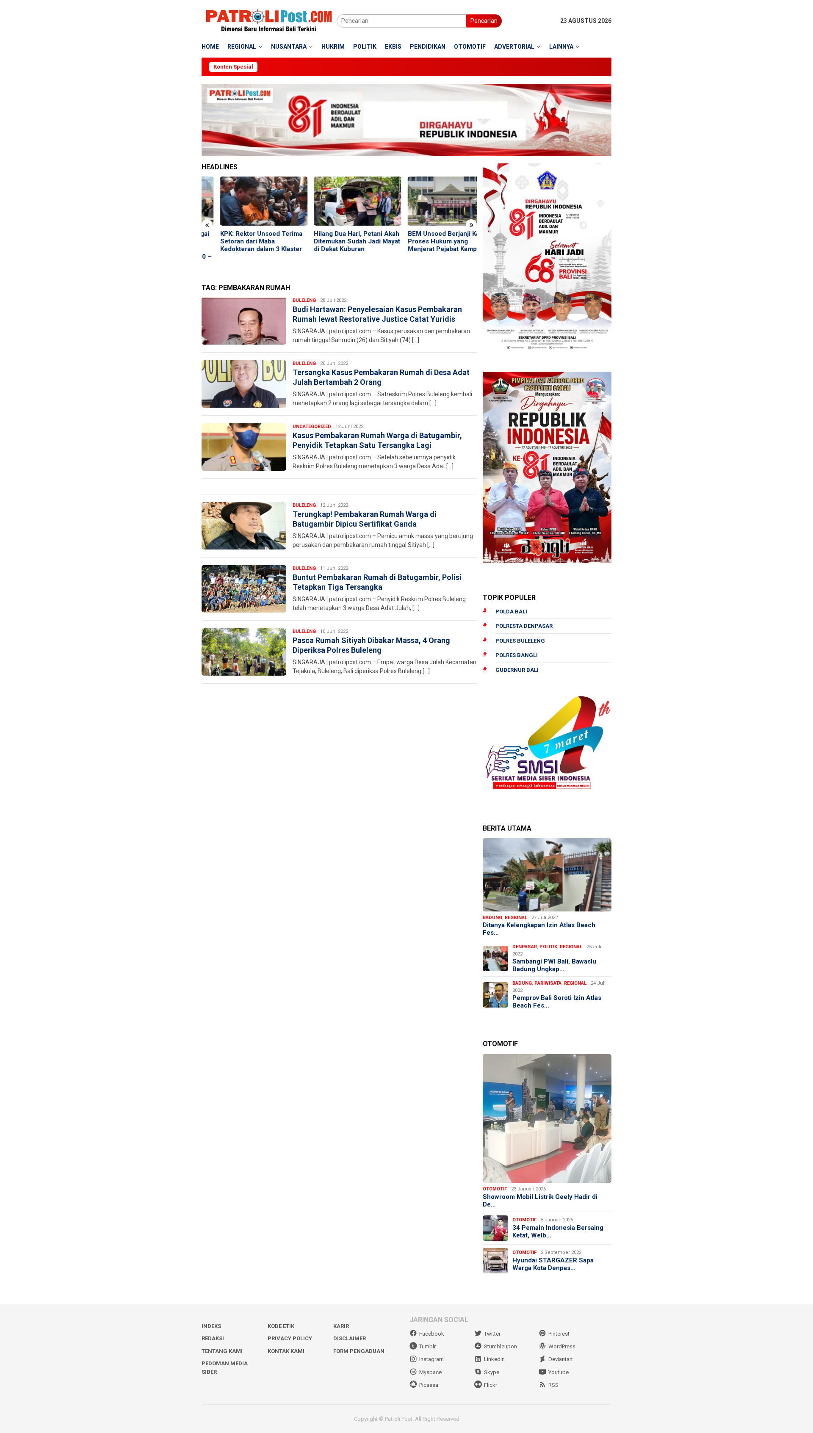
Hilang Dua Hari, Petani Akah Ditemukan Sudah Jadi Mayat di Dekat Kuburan (339, 241)
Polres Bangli (516, 655)
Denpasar (524, 947)
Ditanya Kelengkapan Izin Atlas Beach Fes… (539, 928)
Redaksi (213, 1338)
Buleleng (304, 300)
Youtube (558, 1372)
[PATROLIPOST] (269, 20)
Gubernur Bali (517, 670)
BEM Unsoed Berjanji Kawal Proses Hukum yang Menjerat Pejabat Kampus (429, 241)
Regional (516, 917)
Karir (341, 1326)
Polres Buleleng (520, 641)
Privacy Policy (290, 1338)
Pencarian (484, 20)
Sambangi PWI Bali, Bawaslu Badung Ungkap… (554, 965)
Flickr (490, 1385)
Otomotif (495, 1189)
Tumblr (427, 1346)
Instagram (431, 1359)
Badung (492, 917)
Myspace (430, 1372)
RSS (553, 1385)
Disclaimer (349, 1338)
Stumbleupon (500, 1346)
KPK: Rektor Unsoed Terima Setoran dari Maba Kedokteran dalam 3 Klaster (243, 241)
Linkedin (494, 1359)
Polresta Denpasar (524, 626)
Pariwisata (547, 983)
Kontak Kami (286, 1351)
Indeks (211, 1326)
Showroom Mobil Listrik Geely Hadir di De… (540, 1200)
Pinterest (559, 1334)
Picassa (428, 1385)
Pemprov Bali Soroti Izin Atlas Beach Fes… (556, 1001)
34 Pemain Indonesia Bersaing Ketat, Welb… (557, 1231)
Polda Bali (511, 611)
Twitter (492, 1334)
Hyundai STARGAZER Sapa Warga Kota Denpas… (553, 1264)
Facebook (431, 1334)
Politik (548, 947)
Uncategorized (312, 426)
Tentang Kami (222, 1351)
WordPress (561, 1346)
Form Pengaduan (358, 1351)
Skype (491, 1372)
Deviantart (560, 1359)
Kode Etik (281, 1326)
